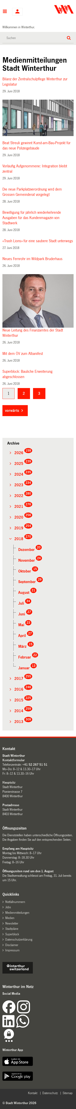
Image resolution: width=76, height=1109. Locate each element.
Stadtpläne (11, 928)
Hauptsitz (8, 782)
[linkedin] (9, 1026)
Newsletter (11, 923)
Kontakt (32, 1093)
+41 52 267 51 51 (34, 764)
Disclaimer (11, 945)
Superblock (12, 934)
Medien (9, 918)
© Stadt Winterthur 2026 (19, 1103)
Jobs (8, 907)
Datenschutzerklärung (18, 939)
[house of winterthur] (17, 972)
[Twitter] (30, 1012)
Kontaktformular (13, 760)
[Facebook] (9, 1012)
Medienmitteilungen (17, 912)
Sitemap (68, 1093)
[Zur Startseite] (56, 9)
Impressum (12, 950)
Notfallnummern (15, 902)
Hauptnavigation (4, 12)
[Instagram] (23, 1012)
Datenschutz (50, 1093)
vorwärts (12, 411)
